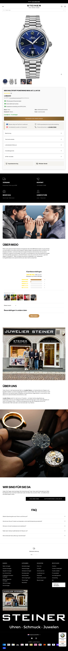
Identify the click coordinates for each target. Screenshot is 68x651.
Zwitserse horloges (26, 570)
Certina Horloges (7, 568)
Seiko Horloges (6, 566)
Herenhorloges (25, 568)
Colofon (54, 566)
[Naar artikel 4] (23, 81)
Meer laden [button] (34, 316)
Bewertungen (40, 580)
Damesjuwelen (25, 573)
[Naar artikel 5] (29, 81)
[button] (25, 279)
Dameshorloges (26, 566)
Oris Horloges (6, 585)
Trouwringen (25, 580)
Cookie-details (55, 570)
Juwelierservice (40, 573)
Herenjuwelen (25, 575)
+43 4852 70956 (52, 127)
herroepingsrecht (56, 575)
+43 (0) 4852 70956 (36, 1)
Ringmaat (39, 575)
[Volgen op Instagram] (36, 638)
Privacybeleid (55, 573)
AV (52, 580)
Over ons (39, 566)
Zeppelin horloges (7, 570)
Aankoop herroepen (56, 584)
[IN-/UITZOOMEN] (61, 74)
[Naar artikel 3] (17, 81)
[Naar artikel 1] (5, 81)
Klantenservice (40, 570)
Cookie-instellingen (57, 568)
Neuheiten (24, 582)
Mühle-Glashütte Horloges (7, 580)
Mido (8, 109)
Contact (39, 568)
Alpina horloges (6, 583)
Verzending (55, 577)
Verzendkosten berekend (15, 98)
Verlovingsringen (26, 577)
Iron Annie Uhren (7, 573)
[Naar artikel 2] (11, 81)
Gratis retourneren (41, 577)
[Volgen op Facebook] (32, 638)
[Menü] (65, 633)
